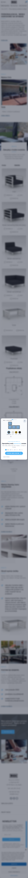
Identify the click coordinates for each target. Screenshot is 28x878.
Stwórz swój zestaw (13, 453)
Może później (6, 456)
